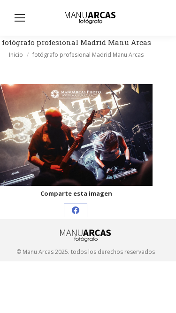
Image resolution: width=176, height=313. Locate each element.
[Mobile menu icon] (19, 17)
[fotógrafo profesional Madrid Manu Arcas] (76, 135)
